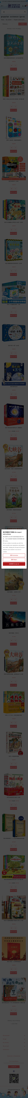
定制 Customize (14, 555)
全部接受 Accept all (14, 564)
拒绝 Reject (14, 559)
